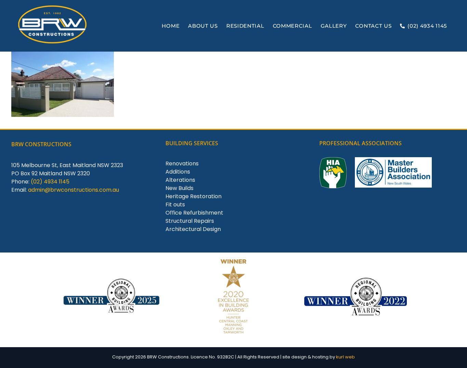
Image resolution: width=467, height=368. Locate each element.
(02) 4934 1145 (50, 182)
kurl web (345, 357)
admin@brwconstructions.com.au (73, 190)
